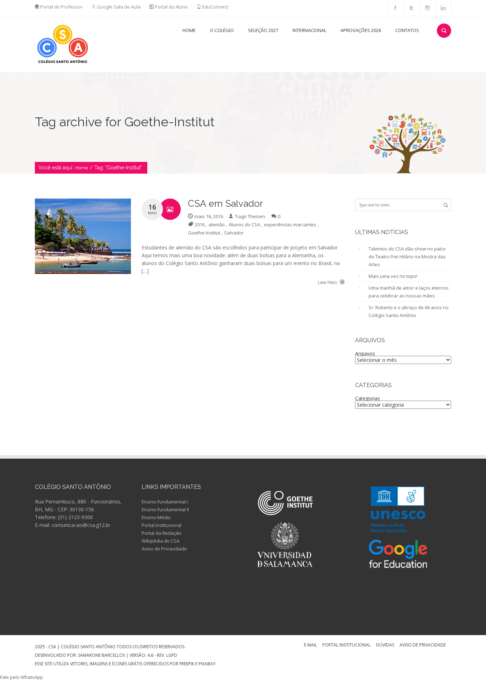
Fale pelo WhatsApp (21, 677)
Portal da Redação (161, 533)
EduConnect (215, 7)
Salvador (234, 232)
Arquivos (365, 353)
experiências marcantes (290, 224)
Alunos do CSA (244, 224)
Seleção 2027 (263, 30)
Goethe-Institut (204, 232)
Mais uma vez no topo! (393, 276)
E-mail (310, 645)
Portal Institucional (161, 525)
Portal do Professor (61, 7)
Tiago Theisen (250, 216)
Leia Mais (328, 282)
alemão (216, 224)
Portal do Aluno (171, 7)
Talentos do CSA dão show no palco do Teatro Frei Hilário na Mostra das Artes (407, 257)
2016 (200, 224)
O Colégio (222, 30)
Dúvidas (385, 645)
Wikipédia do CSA (160, 541)
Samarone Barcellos (101, 655)
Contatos (407, 30)
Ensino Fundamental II (165, 509)
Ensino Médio (156, 517)
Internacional (309, 30)
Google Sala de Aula (119, 7)
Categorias (367, 398)
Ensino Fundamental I (165, 501)
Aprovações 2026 (360, 30)
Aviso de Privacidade (164, 548)
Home (189, 30)
